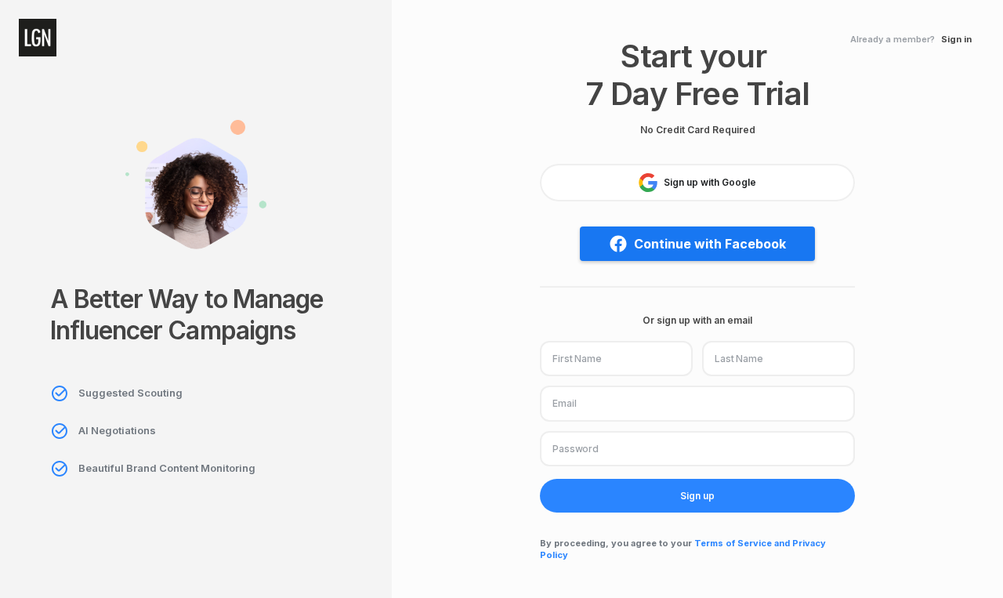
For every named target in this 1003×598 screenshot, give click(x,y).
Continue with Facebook (710, 244)
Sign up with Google (710, 182)
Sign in (956, 39)
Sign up (697, 496)
